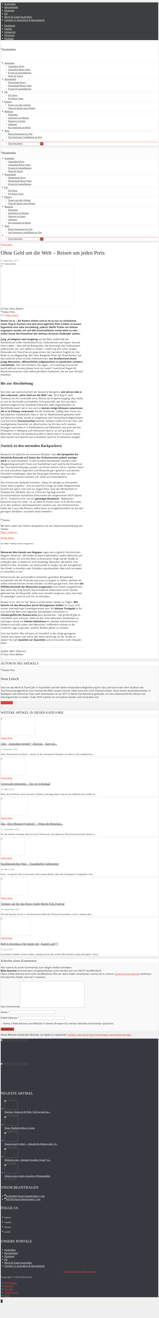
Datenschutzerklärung (127, 974)
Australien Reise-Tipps (19, 69)
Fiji (6, 13)
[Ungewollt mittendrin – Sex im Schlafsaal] (13, 774)
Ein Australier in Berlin (19, 127)
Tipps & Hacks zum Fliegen (21, 108)
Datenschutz (11, 1292)
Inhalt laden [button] (7, 538)
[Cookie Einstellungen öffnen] (14, 1315)
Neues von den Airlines (19, 105)
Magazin (8, 111)
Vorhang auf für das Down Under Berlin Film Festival (33, 903)
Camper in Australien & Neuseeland (24, 20)
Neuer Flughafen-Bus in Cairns (19, 1128)
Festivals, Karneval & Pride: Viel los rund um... (27, 1112)
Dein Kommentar (10, 1006)
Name (5, 1012)
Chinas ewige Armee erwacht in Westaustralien (27, 1176)
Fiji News (12, 95)
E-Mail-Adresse (10, 1017)
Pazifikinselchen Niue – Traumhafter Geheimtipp (30, 863)
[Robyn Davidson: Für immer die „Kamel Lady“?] (15, 934)
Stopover (9, 10)
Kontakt (8, 1289)
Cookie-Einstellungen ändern (79, 1271)
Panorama (13, 114)
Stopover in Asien (16, 121)
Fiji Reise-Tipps (15, 98)
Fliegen (8, 101)
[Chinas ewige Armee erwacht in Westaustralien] (11, 1172)
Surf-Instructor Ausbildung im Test (25, 137)
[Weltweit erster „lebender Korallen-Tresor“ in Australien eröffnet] (11, 1156)
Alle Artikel (7, 702)
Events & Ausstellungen (19, 72)
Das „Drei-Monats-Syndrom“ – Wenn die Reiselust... (32, 823)
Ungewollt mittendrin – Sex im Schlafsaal (25, 783)
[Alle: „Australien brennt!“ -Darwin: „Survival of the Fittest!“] (18, 734)
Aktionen (12, 124)
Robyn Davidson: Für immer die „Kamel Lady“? (29, 943)
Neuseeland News (17, 82)
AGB (6, 1295)
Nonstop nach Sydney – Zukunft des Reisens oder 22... (31, 1144)
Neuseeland (11, 7)
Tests (6, 130)
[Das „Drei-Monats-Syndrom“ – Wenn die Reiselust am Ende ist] (14, 814)
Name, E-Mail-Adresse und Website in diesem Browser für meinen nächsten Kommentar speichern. (58, 1023)
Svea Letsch (10, 263)
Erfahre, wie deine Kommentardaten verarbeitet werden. (100, 1034)
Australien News (16, 66)
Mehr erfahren (9, 532)
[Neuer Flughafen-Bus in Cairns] (11, 1124)
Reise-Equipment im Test (20, 134)
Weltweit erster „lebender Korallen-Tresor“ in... (27, 1160)
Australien (10, 4)
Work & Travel (15, 76)
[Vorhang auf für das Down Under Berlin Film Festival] (14, 894)
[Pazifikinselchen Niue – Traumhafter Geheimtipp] (13, 854)
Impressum (10, 1282)
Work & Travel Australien (18, 16)
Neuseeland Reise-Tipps (20, 85)
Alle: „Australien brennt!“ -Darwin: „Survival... (29, 743)
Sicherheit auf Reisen (18, 117)
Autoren (9, 1286)
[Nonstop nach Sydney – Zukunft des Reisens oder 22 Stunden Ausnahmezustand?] (11, 1140)
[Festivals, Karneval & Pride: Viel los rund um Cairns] (11, 1108)
